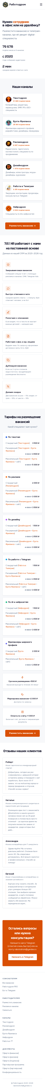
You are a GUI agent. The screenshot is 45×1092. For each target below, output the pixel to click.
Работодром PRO (10, 987)
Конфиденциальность (12, 1072)
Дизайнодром (24, 526)
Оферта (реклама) (10, 1057)
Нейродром (23, 608)
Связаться (7, 1010)
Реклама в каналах (10, 1006)
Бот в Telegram (8, 990)
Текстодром (23, 443)
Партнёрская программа (13, 1065)
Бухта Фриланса (13, 576)
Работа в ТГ (7, 1041)
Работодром (17, 4)
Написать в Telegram (22, 957)
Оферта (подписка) (10, 1061)
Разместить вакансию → (22, 225)
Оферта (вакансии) (10, 1053)
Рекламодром (12, 486)
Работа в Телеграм (26, 573)
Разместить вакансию (12, 1002)
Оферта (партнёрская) (12, 1068)
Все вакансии (8, 983)
